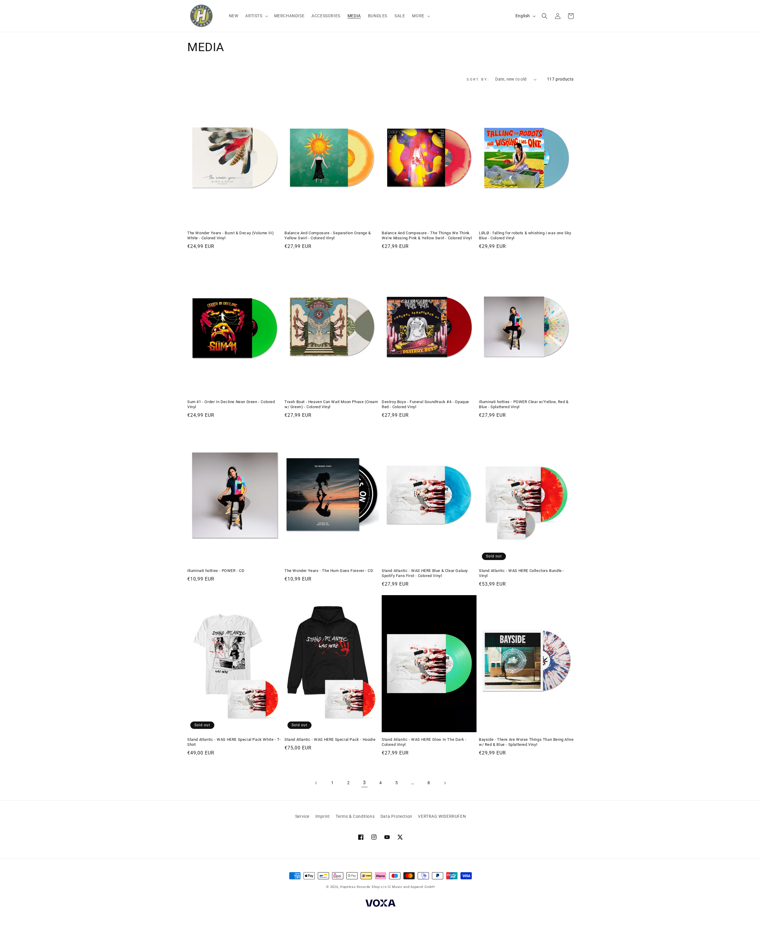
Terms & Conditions (355, 816)
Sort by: (478, 79)
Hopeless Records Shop (360, 887)
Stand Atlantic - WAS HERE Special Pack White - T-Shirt (234, 742)
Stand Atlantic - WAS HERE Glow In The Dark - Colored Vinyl (424, 742)
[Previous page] (316, 783)
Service (302, 816)
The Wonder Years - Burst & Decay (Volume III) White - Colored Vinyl (230, 235)
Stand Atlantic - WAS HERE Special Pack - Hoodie (329, 739)
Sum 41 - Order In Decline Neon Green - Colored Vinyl (231, 404)
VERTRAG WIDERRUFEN (442, 816)
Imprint (322, 816)
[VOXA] (380, 904)
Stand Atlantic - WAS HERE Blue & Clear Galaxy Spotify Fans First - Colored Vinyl (425, 573)
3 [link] (364, 782)
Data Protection (396, 816)
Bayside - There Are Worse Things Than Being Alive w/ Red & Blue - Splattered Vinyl (526, 742)
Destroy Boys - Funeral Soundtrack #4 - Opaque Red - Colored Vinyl (425, 404)
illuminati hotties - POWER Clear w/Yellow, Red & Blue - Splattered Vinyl (524, 404)
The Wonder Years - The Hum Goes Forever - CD (328, 570)
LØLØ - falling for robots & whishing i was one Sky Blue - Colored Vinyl (525, 235)
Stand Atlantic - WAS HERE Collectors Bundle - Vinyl (521, 573)
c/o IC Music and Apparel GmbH (408, 887)
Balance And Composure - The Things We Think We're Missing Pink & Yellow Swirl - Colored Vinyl (427, 235)
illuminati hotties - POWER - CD (216, 570)
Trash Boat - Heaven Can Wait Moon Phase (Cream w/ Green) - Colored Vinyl (331, 404)
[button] (256, 16)
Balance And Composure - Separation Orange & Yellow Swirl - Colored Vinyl (327, 235)
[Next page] (444, 783)
